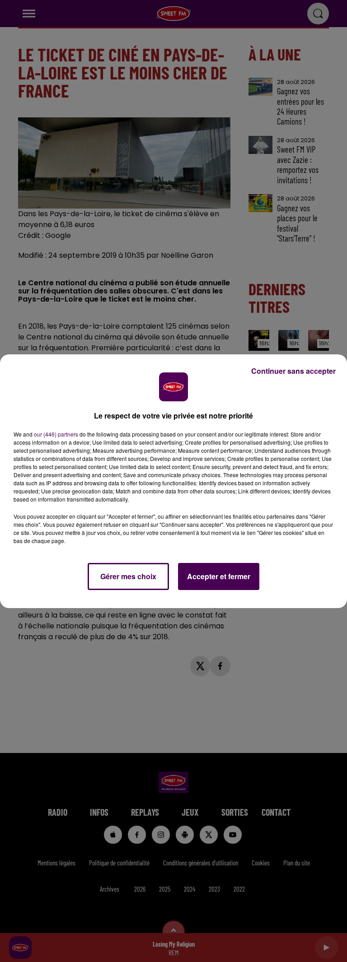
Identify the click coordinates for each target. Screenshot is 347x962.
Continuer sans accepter (293, 371)
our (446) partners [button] (56, 434)
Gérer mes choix (128, 576)
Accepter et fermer (218, 576)
